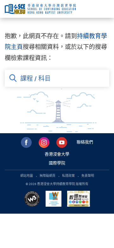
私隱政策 (68, 175)
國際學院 (57, 163)
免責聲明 (87, 175)
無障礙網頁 (47, 175)
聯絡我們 (85, 142)
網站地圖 (26, 175)
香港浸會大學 (57, 154)
